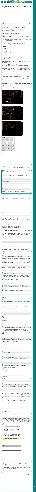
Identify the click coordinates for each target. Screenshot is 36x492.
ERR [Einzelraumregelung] (8, 357)
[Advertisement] (16, 16)
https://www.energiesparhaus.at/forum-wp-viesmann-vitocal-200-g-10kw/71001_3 (13, 196)
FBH (3, 225)
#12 (30, 308)
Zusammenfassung (4, 10)
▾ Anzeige (3, 299)
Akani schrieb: (4, 273)
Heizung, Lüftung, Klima (5, 5)
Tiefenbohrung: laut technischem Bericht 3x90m (8, 189)
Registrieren (9, 3)
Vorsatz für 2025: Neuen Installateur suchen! (10, 215)
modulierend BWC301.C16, (8, 181)
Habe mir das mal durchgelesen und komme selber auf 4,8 (12, 290)
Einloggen (3, 487)
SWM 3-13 (8, 183)
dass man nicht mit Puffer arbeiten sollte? (10, 352)
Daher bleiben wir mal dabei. (8, 294)
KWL (24, 219)
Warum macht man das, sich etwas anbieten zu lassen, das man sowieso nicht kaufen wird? (16, 327)
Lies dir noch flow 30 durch (8, 273)
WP (9, 27)
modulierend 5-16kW (8, 179)
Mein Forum (5, 3)
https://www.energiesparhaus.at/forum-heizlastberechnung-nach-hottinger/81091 (12, 173)
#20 (30, 461)
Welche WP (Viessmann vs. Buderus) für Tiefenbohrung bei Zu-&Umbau (16, 301)
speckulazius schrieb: (5, 256)
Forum (2, 3)
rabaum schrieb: (4, 215)
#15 (30, 375)
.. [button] (14, 419)
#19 (30, 413)
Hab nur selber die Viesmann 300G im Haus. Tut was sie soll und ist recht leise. (15, 256)
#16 (30, 378)
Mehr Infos (9, 488)
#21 (30, 471)
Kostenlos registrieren (5, 488)
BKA (9, 225)
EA (13, 366)
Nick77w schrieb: (4, 285)
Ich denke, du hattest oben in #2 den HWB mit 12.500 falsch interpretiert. (14, 365)
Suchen (14, 3)
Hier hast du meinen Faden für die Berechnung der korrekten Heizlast (13, 266)
